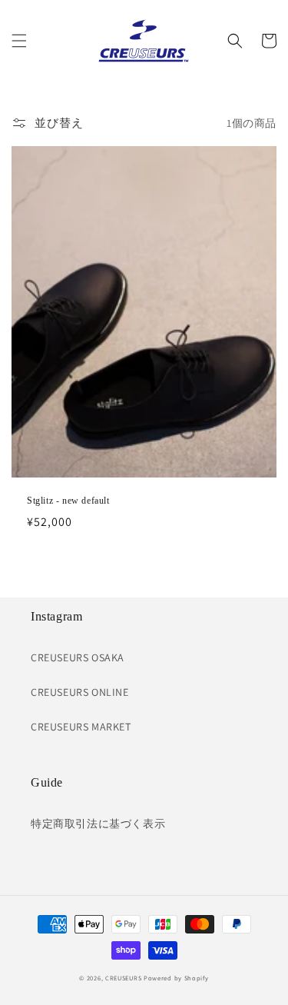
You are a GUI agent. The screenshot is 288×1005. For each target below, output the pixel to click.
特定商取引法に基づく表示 (98, 823)
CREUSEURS (123, 977)
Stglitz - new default (68, 500)
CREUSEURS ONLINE (80, 692)
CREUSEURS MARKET (81, 727)
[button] (19, 41)
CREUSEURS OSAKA (77, 657)
